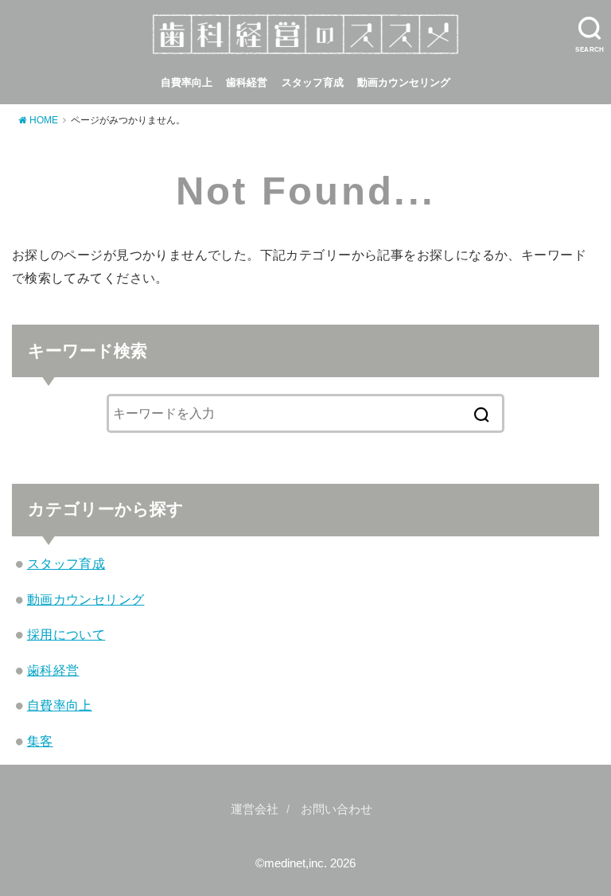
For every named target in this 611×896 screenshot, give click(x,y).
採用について (66, 634)
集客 (40, 741)
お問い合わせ (336, 809)
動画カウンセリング (403, 82)
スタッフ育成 (313, 82)
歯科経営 (246, 82)
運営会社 (254, 809)
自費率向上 (186, 82)
